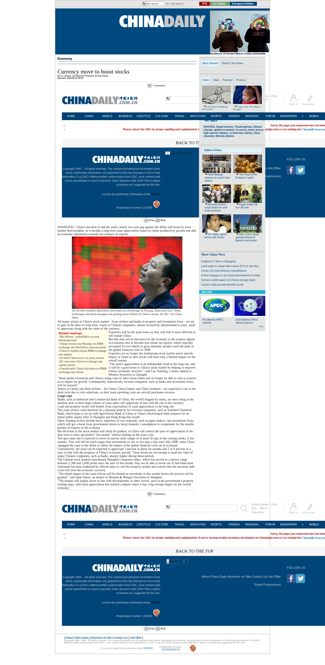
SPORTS (216, 116)
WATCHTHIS (198, 116)
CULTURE (161, 116)
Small (189, 153)
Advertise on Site (239, 576)
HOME (71, 116)
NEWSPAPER (288, 116)
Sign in (263, 508)
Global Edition (260, 504)
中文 (254, 508)
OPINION (234, 116)
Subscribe (258, 512)
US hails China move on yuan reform (82, 357)
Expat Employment (267, 176)
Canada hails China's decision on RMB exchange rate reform (83, 370)
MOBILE (314, 116)
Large (173, 153)
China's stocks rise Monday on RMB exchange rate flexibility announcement (82, 345)
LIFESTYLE (144, 116)
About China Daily (214, 576)
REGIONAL (252, 116)
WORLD (107, 116)
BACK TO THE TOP (194, 142)
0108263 (155, 194)
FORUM (270, 116)
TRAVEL (180, 116)
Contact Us (259, 576)
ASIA (274, 96)
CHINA (89, 116)
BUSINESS (125, 116)
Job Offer (274, 168)
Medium (181, 153)
